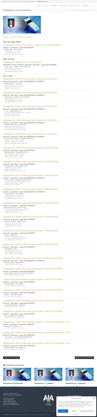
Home (39, 5)
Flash (31, 414)
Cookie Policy (76, 414)
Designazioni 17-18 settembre (13, 383)
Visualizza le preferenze (87, 411)
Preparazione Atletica (74, 5)
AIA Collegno (14, 414)
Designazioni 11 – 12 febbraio (43, 383)
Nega (74, 411)
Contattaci (84, 5)
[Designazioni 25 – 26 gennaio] (80, 374)
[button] (94, 398)
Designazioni (74, 10)
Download (53, 5)
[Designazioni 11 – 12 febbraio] (48, 374)
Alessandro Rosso (19, 386)
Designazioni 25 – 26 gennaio (76, 383)
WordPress (47, 414)
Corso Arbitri (63, 5)
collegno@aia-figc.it (43, 1)
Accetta (63, 411)
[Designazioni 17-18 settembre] (17, 374)
